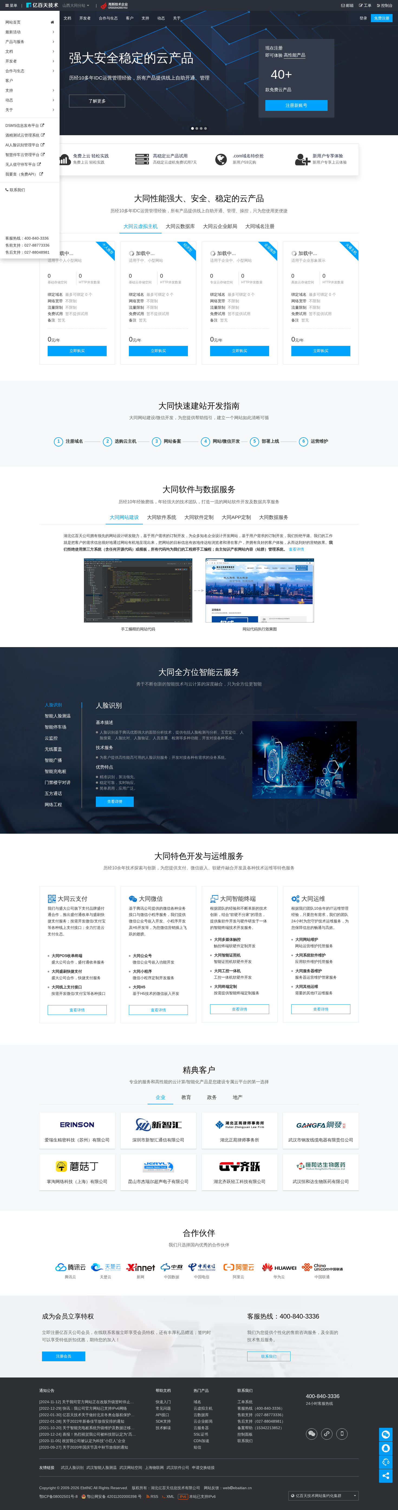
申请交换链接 (203, 1467)
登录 (363, 18)
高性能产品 (294, 55)
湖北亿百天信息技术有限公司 (175, 1488)
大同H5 (139, 987)
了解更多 (97, 101)
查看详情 (296, 549)
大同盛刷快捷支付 (67, 971)
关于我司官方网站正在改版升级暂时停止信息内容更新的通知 (113, 1402)
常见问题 (163, 1408)
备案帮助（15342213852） (260, 1428)
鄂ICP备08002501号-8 (58, 1496)
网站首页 (13, 22)
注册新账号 (296, 105)
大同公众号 (142, 955)
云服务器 (201, 1428)
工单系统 (245, 1402)
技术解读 (163, 1428)
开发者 (85, 18)
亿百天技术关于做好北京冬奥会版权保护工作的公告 (106, 1415)
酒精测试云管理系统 (22, 135)
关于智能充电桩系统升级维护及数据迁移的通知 (102, 1428)
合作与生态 (108, 18)
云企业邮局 (203, 1421)
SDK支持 (163, 1421)
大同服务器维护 (308, 971)
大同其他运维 (306, 986)
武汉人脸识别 (72, 1467)
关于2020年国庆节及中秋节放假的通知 (95, 1447)
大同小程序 (142, 971)
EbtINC (86, 1488)
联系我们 (17, 190)
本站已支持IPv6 (198, 1496)
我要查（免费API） (21, 174)
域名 (197, 1402)
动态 (161, 18)
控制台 (386, 5)
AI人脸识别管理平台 (22, 145)
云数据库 (201, 1415)
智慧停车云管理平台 (22, 155)
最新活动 (13, 32)
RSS (153, 1496)
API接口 (162, 1415)
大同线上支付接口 (67, 987)
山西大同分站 (74, 5)
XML (169, 1496)
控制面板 (245, 1434)
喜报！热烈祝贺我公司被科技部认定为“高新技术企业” (107, 1434)
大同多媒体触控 (227, 939)
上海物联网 (154, 1467)
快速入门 (163, 1402)
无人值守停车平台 (20, 164)
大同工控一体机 (227, 971)
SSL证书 (201, 1434)
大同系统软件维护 (310, 955)
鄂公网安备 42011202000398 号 (114, 1496)
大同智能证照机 (227, 955)
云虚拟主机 (203, 1408)
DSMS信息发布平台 (22, 125)
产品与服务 (14, 41)
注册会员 (63, 1356)
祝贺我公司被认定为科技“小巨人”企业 (93, 1441)
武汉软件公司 (178, 1467)
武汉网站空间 (130, 1467)
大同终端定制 (225, 986)
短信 (197, 1447)
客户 (129, 18)
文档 (67, 18)
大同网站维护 (306, 939)
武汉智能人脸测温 (101, 1467)
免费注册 (381, 18)
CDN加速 (201, 1441)
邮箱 (349, 5)
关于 (177, 18)
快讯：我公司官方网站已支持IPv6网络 (95, 1408)
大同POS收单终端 (67, 955)
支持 (145, 18)
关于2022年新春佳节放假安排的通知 (93, 1421)
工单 (367, 5)
